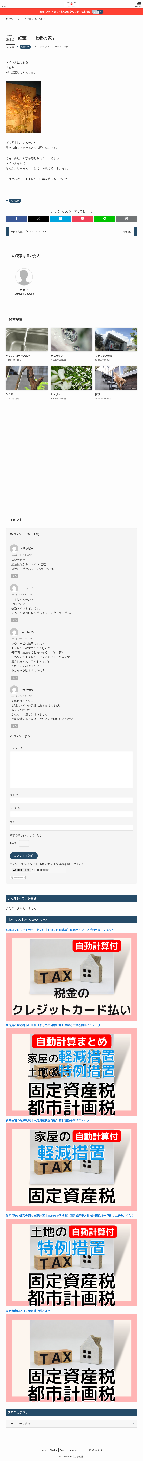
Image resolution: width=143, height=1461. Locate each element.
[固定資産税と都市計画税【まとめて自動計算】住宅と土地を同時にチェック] (71, 1114)
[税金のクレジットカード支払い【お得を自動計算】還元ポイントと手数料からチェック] (71, 1019)
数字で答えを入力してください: (27, 835)
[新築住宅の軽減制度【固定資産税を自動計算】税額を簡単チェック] (71, 1210)
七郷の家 (25, 47)
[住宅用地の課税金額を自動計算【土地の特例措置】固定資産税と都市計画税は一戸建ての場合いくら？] (71, 1305)
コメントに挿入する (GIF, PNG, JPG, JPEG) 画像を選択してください (48, 864)
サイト (13, 821)
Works (53, 1450)
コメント (16, 748)
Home (44, 1450)
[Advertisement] (71, 460)
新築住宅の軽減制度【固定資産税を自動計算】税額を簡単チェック (47, 1120)
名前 (14, 794)
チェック (97, 12)
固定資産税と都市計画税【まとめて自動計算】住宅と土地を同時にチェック (53, 1025)
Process (73, 1450)
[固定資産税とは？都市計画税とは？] (71, 1400)
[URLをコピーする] (126, 219)
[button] (16, 219)
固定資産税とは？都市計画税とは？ (28, 1310)
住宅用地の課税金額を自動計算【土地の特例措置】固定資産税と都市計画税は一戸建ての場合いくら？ (70, 1215)
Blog (83, 1450)
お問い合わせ (95, 1450)
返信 (15, 576)
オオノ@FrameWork (24, 291)
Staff (62, 1450)
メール (15, 808)
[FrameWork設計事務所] (71, 4)
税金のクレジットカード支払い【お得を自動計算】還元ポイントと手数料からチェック (60, 929)
